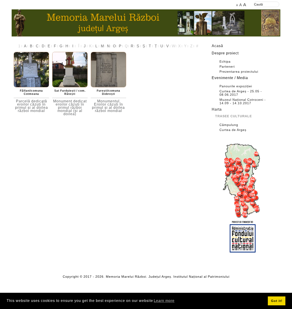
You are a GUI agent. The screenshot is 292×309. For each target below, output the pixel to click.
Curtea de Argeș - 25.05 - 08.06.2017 (240, 93)
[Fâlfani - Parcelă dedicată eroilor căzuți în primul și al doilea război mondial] (31, 69)
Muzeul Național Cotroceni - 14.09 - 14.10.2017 (242, 101)
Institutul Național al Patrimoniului (201, 276)
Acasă (217, 46)
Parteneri (227, 66)
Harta (217, 109)
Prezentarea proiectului (238, 71)
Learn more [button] (164, 301)
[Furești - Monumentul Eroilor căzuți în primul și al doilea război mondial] (108, 69)
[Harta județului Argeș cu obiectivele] (243, 181)
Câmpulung (228, 125)
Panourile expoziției (235, 86)
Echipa (225, 61)
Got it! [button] (276, 301)
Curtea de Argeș (232, 130)
